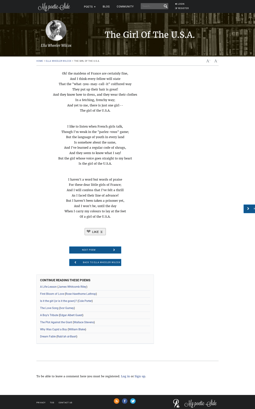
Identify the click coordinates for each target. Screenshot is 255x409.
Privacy (41, 403)
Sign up (140, 376)
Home (39, 61)
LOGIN (181, 4)
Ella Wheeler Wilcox (58, 61)
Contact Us (65, 403)
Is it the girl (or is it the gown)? (58, 301)
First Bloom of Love (52, 293)
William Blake (77, 329)
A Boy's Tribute (49, 315)
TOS (52, 403)
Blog (106, 6)
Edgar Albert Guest (71, 315)
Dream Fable (48, 336)
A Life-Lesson (48, 286)
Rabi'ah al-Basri (66, 336)
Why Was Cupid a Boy (53, 329)
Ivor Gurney (67, 308)
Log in (125, 376)
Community (125, 6)
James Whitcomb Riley (72, 286)
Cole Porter (85, 301)
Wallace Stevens (84, 322)
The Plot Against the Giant (56, 322)
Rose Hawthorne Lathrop (81, 293)
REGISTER (183, 8)
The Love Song (49, 308)
